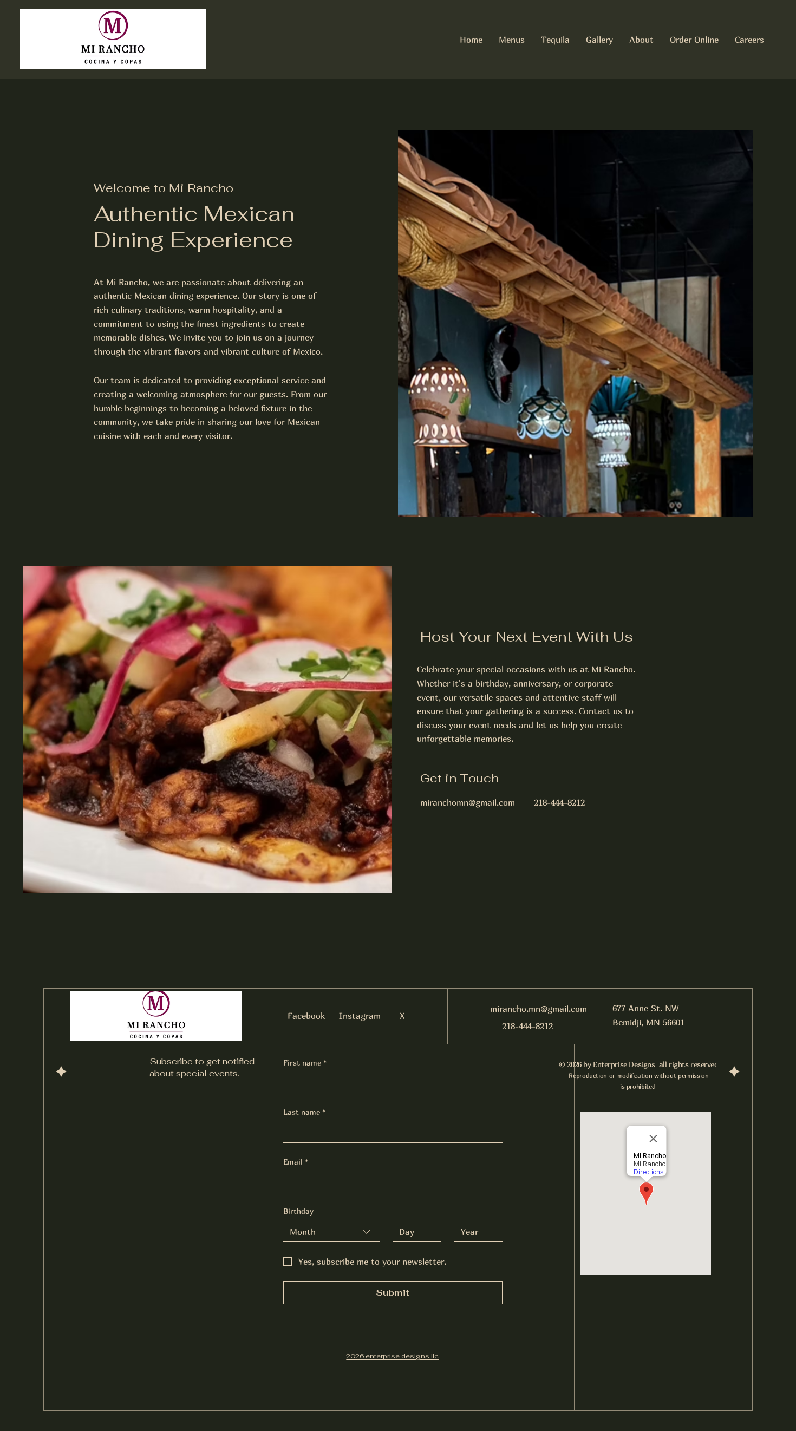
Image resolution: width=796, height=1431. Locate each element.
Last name (304, 1111)
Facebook (306, 1015)
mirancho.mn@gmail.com (538, 1008)
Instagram (360, 1015)
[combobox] (331, 1232)
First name (305, 1062)
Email (295, 1161)
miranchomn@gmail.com (467, 802)
